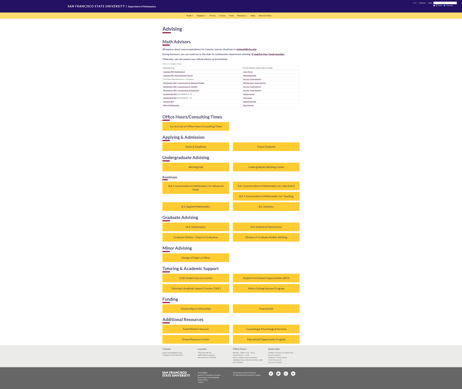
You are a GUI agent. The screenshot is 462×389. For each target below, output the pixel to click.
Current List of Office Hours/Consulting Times (196, 126)
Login (430, 3)
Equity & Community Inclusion (209, 375)
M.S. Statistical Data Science (266, 226)
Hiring (253, 16)
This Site (449, 5)
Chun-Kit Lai (248, 72)
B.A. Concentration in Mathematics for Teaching (266, 196)
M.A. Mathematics (196, 226)
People (190, 16)
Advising (212, 16)
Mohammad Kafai (249, 75)
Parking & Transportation (277, 357)
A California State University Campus (247, 375)
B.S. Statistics (266, 206)
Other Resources (274, 360)
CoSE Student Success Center (196, 277)
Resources (243, 16)
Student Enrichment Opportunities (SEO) (266, 277)
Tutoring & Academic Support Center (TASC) (196, 288)
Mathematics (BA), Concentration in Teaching (180, 87)
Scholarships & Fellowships (196, 308)
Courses (222, 16)
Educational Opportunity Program (266, 339)
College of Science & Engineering (280, 353)
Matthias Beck (248, 83)
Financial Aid (266, 308)
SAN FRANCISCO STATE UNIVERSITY (96, 6)
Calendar (422, 3)
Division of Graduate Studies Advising (266, 237)
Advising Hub (196, 166)
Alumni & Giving (266, 16)
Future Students (266, 146)
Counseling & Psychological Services (266, 328)
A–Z (414, 3)
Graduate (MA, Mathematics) (174, 72)
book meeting (255, 79)
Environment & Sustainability (208, 377)
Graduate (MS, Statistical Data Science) (178, 75)
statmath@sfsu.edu (246, 49)
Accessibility (202, 373)
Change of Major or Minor (195, 257)
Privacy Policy (203, 380)
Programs (202, 16)
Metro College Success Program (266, 288)
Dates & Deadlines (195, 146)
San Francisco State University (244, 373)
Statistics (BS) (168, 102)
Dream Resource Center (196, 339)
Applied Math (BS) (170, 94)
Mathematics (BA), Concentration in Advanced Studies (183, 83)
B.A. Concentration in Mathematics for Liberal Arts (266, 185)
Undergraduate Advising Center (266, 166)
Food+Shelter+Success (196, 328)
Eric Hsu (246, 79)
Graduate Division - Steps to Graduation (196, 237)
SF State (439, 5)
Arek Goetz (247, 98)
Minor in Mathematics (171, 105)
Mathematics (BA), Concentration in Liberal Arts (181, 90)
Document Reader (275, 362)
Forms (231, 16)
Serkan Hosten (248, 94)
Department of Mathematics (142, 6)
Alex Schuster (248, 105)
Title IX (200, 382)
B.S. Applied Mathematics (195, 206)
